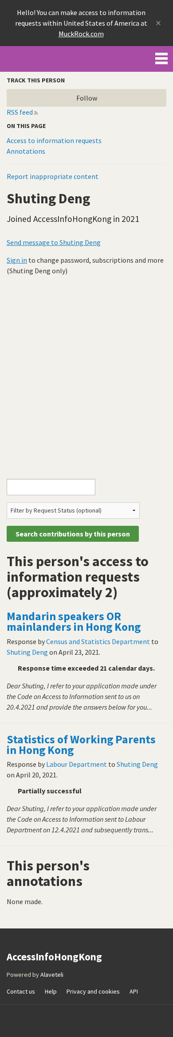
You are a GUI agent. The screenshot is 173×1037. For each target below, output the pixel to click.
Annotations (26, 151)
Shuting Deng (27, 652)
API (134, 991)
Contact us (21, 991)
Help (51, 991)
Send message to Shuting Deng (54, 242)
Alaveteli (51, 975)
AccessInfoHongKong (37, 59)
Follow (86, 97)
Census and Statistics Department (98, 641)
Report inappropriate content (52, 176)
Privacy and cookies (93, 991)
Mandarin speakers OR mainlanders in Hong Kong (74, 621)
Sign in (17, 260)
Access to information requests (54, 140)
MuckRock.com (81, 33)
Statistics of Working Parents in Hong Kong (81, 744)
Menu (161, 56)
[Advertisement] (86, 373)
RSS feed (20, 112)
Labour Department (76, 764)
